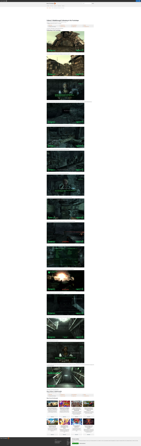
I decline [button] (77, 443)
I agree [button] (74, 443)
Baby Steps (50, 25)
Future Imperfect (74, 25)
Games (68, 444)
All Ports (68, 443)
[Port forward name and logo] (4, 438)
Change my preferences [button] (82, 443)
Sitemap (68, 439)
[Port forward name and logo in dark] (51, 3)
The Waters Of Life (86, 26)
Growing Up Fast (62, 25)
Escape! (85, 25)
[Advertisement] (70, 14)
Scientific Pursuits (62, 26)
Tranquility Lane (74, 26)
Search (93, 3)
